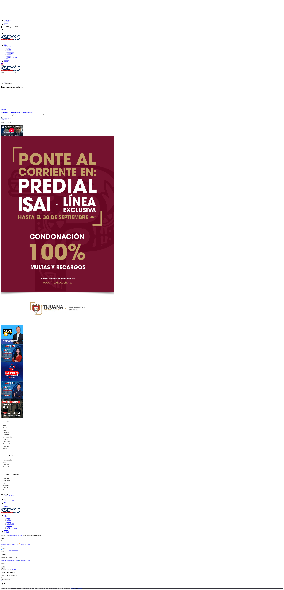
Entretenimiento (7, 444)
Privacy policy (78, 588)
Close (73, 588)
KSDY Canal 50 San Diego (7, 495)
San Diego (6, 428)
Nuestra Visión (7, 460)
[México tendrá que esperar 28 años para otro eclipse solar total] (142, 99)
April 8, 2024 (4, 119)
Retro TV (5, 462)
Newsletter (6, 485)
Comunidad (6, 441)
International (3, 109)
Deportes (5, 439)
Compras (5, 487)
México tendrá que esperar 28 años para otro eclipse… (17, 112)
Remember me (5, 550)
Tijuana (5, 430)
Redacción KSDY (8, 118)
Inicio (4, 425)
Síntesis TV (6, 467)
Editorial (5, 448)
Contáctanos (6, 480)
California (6, 432)
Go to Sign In (14, 569)
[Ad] (95, 17)
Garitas (5, 490)
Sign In (2, 580)
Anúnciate (6, 478)
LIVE (2, 63)
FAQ (4, 483)
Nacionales (6, 434)
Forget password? (13, 550)
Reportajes (6, 446)
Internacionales (7, 437)
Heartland (6, 464)
